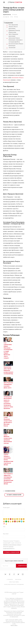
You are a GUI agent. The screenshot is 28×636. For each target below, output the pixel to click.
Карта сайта (14, 625)
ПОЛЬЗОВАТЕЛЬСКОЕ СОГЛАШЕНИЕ (14, 584)
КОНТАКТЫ (18, 579)
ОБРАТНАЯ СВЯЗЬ (14, 582)
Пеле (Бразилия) (13, 24)
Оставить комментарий (14, 494)
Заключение (12, 47)
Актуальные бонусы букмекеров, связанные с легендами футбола (16, 40)
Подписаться (22, 565)
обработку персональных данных (12, 544)
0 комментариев (10, 491)
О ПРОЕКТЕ (10, 579)
